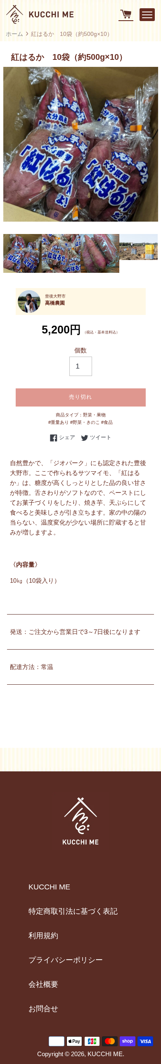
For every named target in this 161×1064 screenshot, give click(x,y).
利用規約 (43, 936)
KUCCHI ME (49, 887)
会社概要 (43, 984)
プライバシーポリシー (65, 960)
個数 (80, 350)
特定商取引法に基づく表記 (73, 911)
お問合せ (43, 1009)
